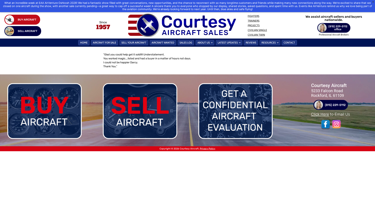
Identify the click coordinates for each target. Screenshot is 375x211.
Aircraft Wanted (163, 42)
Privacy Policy (207, 148)
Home (84, 42)
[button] (205, 42)
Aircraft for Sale (104, 42)
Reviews (251, 42)
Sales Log (186, 42)
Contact (289, 42)
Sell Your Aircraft (133, 42)
